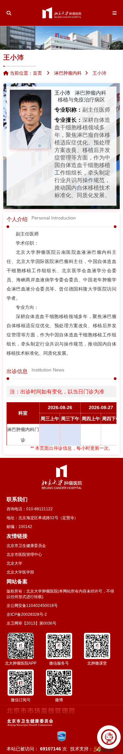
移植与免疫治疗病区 (81, 100)
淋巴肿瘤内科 (90, 93)
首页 (37, 73)
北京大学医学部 (20, 572)
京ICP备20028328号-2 (27, 614)
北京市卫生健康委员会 (26, 545)
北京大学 (14, 563)
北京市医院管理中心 (24, 554)
